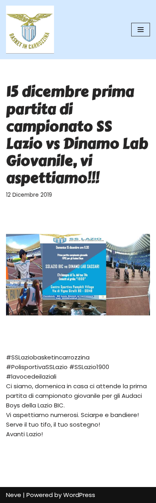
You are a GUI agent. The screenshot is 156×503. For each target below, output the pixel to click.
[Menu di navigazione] (140, 29)
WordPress (79, 495)
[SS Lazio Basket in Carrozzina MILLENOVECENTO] (30, 30)
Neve (13, 495)
